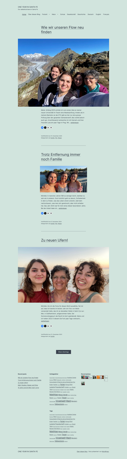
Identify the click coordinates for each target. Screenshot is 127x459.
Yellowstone (59, 404)
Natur (54, 14)
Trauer (64, 398)
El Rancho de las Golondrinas (65, 382)
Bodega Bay (59, 379)
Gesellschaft (71, 14)
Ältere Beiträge (63, 352)
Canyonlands (53, 382)
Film (56, 138)
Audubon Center (71, 377)
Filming (67, 384)
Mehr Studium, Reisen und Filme (28, 385)
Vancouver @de (52, 401)
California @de (68, 379)
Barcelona (51, 379)
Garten (70, 387)
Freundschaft (59, 387)
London (68, 391)
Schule (62, 14)
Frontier (66, 387)
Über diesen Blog (34, 14)
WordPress (105, 451)
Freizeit (44, 14)
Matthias (54, 394)
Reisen (60, 138)
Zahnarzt (66, 404)
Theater (59, 398)
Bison (55, 380)
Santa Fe (55, 434)
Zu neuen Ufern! (54, 240)
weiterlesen (75, 123)
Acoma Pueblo (52, 377)
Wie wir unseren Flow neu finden (28, 377)
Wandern (74, 401)
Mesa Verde (63, 395)
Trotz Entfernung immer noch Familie (29, 380)
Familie (52, 138)
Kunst (61, 391)
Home (24, 14)
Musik (69, 395)
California (63, 379)
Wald (68, 401)
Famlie (58, 384)
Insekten (68, 389)
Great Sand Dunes (56, 389)
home (65, 389)
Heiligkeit (62, 389)
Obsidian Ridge (73, 395)
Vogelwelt (61, 401)
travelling (72, 434)
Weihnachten (52, 404)
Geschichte (81, 14)
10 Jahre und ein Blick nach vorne (28, 387)
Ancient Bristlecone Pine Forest (61, 377)
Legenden (65, 391)
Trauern (68, 434)
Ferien (62, 384)
